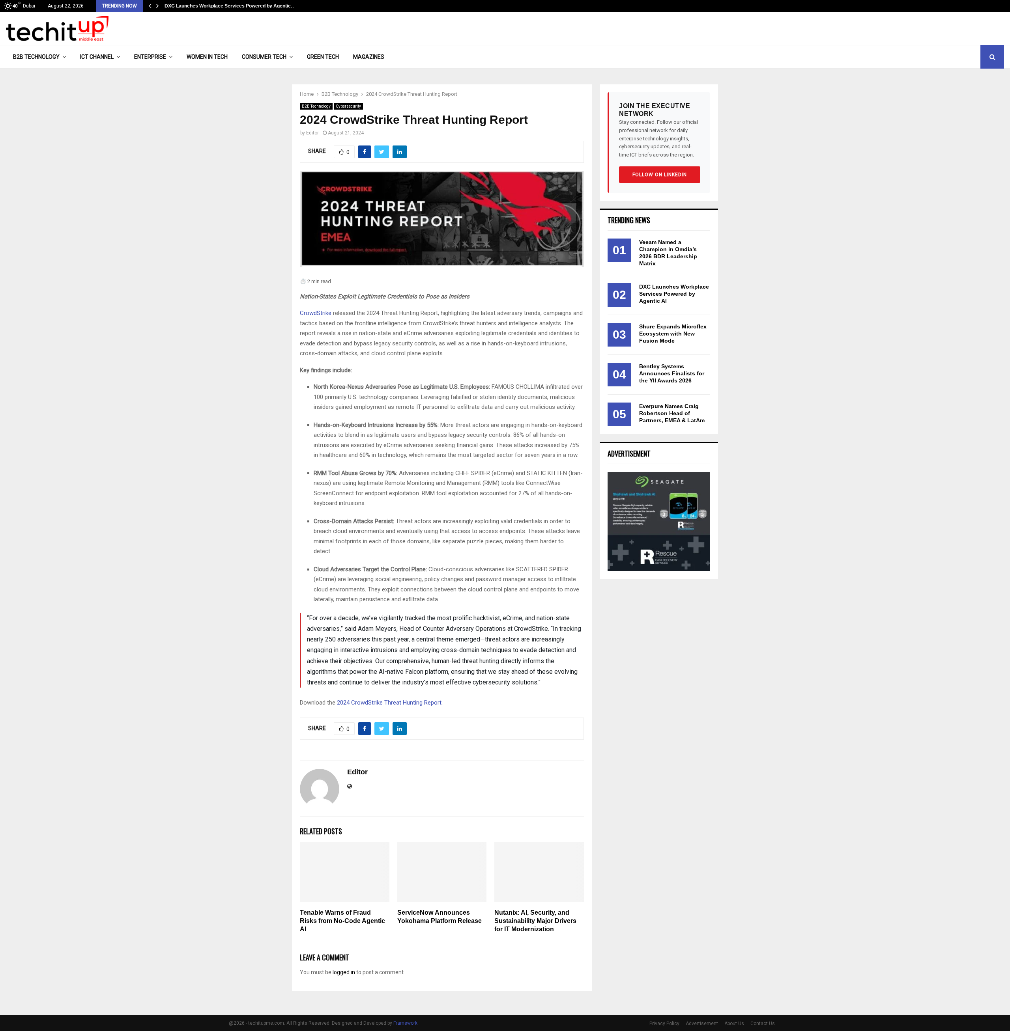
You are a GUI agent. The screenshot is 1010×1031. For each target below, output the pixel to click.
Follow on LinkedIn (659, 174)
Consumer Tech (264, 57)
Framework (405, 1023)
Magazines (368, 57)
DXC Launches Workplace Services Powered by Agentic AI (674, 293)
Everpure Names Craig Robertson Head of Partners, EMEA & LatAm (672, 413)
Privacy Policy (664, 1023)
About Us (734, 1023)
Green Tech (323, 57)
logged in (344, 972)
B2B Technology (36, 57)
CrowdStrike (315, 313)
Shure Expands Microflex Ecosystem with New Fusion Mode (673, 333)
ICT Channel (97, 57)
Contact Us (762, 1023)
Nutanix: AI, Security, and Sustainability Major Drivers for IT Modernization (535, 920)
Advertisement (702, 1023)
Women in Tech (207, 57)
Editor (312, 133)
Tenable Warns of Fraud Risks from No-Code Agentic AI (342, 920)
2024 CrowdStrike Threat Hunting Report (389, 702)
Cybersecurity (348, 106)
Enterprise (150, 57)
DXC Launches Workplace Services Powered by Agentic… (230, 6)
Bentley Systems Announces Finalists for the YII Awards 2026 (671, 373)
